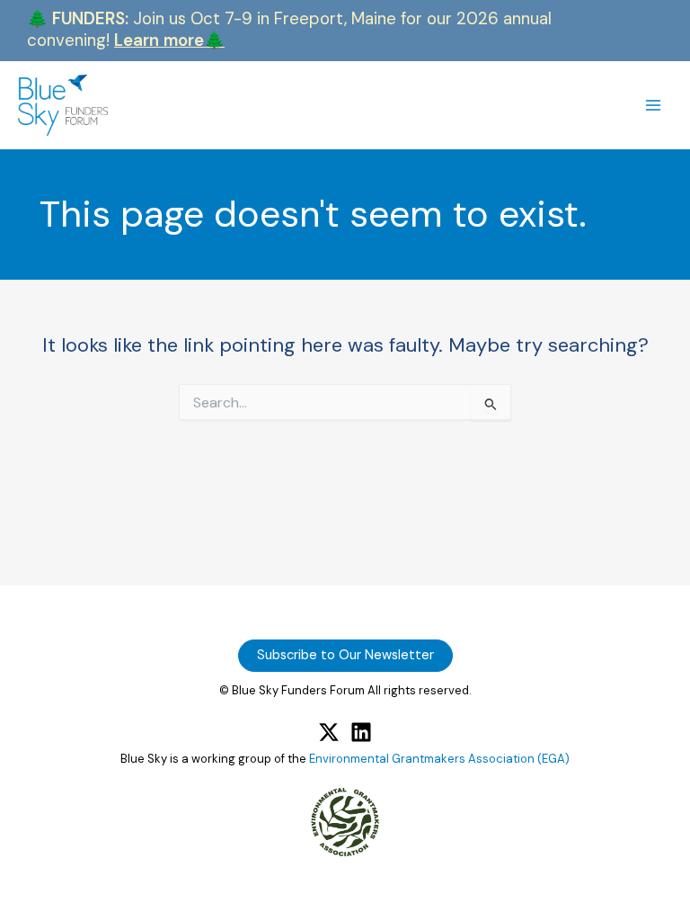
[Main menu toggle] (653, 105)
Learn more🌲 (169, 40)
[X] (329, 732)
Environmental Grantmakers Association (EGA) (439, 758)
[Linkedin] (361, 732)
